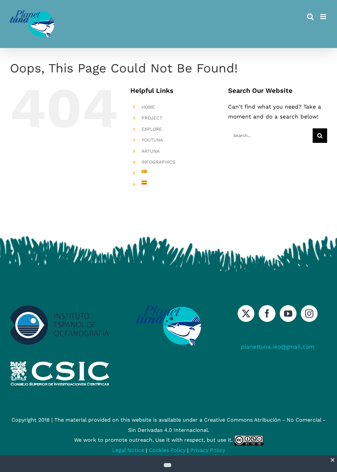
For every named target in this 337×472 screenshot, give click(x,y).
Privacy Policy (207, 450)
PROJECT (152, 117)
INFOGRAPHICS (158, 162)
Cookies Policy (167, 450)
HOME (148, 107)
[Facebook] (267, 313)
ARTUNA (151, 151)
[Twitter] (246, 313)
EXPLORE (152, 129)
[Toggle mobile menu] (323, 16)
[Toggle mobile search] (310, 16)
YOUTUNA (152, 140)
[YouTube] (288, 313)
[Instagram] (309, 313)
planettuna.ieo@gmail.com (277, 346)
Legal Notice (128, 450)
